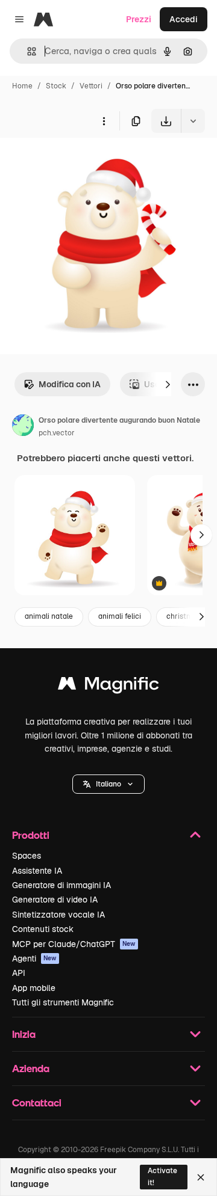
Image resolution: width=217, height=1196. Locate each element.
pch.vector (57, 433)
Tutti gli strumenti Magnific (63, 1002)
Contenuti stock (43, 929)
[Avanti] (167, 384)
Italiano (108, 784)
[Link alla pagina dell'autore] (23, 427)
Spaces (26, 855)
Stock (56, 86)
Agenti (34, 958)
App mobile (33, 988)
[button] (108, 784)
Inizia (24, 1034)
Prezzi (138, 19)
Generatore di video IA (55, 899)
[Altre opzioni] (104, 121)
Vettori (91, 86)
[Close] (201, 1177)
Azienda (30, 1068)
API (18, 973)
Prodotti (30, 835)
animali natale (49, 616)
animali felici (119, 616)
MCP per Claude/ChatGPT (74, 944)
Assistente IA (37, 870)
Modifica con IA (70, 384)
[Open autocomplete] (26, 51)
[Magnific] (108, 686)
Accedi (183, 19)
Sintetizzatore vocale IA (58, 914)
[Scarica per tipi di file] (193, 121)
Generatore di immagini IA (61, 885)
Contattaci (36, 1102)
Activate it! (162, 1176)
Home (22, 86)
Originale (79, 161)
